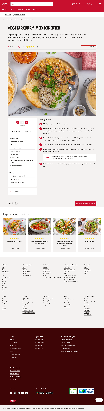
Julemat (86, 312)
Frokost (45, 267)
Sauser (86, 267)
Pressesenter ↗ (14, 357)
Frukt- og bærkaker (28, 303)
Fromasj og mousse (49, 303)
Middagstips (27, 265)
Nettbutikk (5, 9)
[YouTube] (19, 393)
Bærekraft (12, 351)
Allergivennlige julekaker (71, 281)
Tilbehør (87, 265)
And (3, 267)
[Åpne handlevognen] (99, 4)
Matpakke (46, 273)
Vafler (4, 308)
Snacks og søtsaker (69, 279)
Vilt (3, 291)
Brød (3, 299)
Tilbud (12, 9)
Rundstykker (6, 301)
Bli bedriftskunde (65, 348)
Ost (3, 285)
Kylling (4, 279)
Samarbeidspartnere (15, 354)
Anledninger (87, 314)
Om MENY (12, 339)
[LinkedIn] (22, 393)
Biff (3, 269)
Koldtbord (87, 303)
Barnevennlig (27, 271)
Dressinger (87, 269)
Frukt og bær (6, 277)
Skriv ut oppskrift (16, 191)
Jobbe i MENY (13, 342)
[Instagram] (15, 393)
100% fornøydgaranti (15, 376)
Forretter (86, 299)
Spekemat (87, 308)
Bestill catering (39, 348)
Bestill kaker (38, 345)
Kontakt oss (13, 379)
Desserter (47, 296)
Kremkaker (26, 301)
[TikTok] (26, 393)
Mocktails (66, 303)
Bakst (65, 273)
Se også (35, 9)
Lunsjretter (46, 269)
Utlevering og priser (66, 342)
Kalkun (4, 281)
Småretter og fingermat (91, 301)
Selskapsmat (89, 296)
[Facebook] (11, 393)
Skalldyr (4, 287)
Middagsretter (27, 275)
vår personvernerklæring (36, 408)
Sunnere (25, 269)
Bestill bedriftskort (40, 342)
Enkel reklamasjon (14, 373)
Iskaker (25, 307)
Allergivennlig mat (71, 265)
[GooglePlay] (40, 393)
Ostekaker (26, 305)
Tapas (86, 307)
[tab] (16, 131)
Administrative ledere (15, 348)
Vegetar (25, 273)
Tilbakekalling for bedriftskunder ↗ (70, 351)
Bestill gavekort (39, 339)
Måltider (46, 265)
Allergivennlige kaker (70, 275)
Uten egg (66, 271)
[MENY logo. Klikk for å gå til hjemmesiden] (5, 4)
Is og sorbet (46, 305)
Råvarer (5, 265)
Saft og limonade (69, 299)
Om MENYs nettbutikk (66, 339)
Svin (3, 289)
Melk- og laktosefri (69, 269)
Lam (3, 283)
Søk (50, 4)
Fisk (3, 275)
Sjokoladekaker (27, 299)
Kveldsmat (46, 275)
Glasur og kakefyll (28, 310)
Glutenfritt (67, 267)
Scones (4, 307)
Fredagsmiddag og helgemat (52, 277)
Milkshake (67, 307)
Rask (24, 267)
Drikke (66, 296)
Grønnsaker (5, 271)
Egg (3, 273)
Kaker (25, 296)
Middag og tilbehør (69, 277)
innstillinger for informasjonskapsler (76, 408)
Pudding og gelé (48, 299)
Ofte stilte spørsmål (15, 370)
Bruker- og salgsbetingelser (68, 345)
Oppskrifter (19, 9)
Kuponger (28, 9)
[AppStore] (49, 393)
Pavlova (25, 308)
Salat (85, 273)
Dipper (86, 271)
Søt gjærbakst (6, 303)
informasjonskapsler (48, 408)
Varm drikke (67, 305)
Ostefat (86, 305)
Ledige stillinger (14, 345)
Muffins (4, 305)
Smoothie (66, 301)
